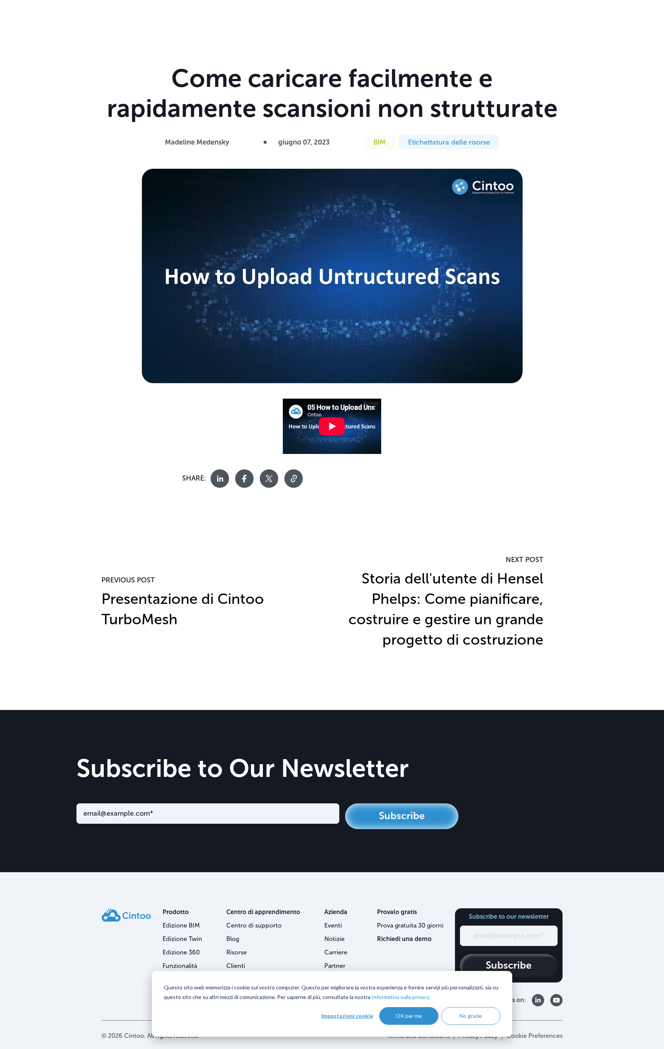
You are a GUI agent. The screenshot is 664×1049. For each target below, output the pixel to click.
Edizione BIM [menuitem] (181, 925)
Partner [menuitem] (334, 965)
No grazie (471, 1015)
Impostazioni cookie (347, 1015)
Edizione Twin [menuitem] (182, 939)
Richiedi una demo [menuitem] (404, 939)
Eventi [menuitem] (333, 925)
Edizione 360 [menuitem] (181, 952)
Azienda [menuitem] (335, 912)
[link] (126, 914)
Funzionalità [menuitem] (180, 965)
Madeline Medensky (197, 142)
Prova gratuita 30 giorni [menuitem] (410, 925)
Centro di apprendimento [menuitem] (263, 912)
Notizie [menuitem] (334, 939)
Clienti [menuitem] (235, 965)
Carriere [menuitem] (335, 952)
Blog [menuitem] (232, 939)
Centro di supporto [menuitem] (254, 925)
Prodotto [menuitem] (176, 912)
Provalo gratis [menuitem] (397, 912)
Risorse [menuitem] (236, 952)
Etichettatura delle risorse (449, 142)
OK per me (409, 1015)
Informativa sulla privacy (400, 997)
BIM (380, 142)
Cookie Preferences (534, 1035)
